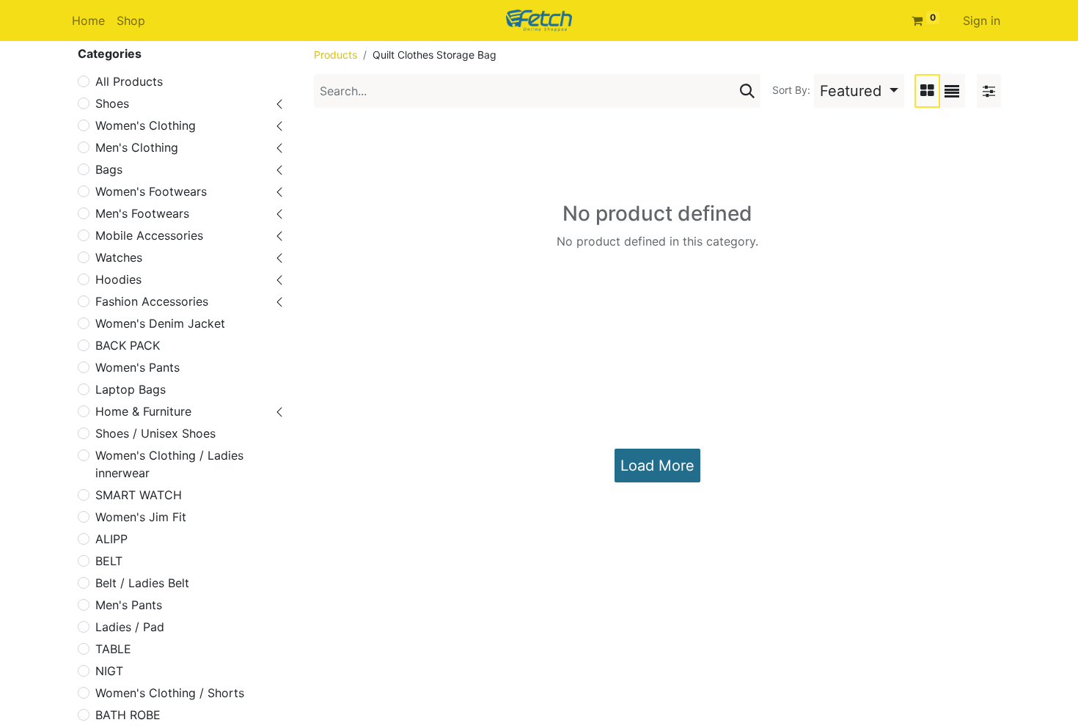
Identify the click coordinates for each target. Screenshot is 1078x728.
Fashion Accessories (151, 301)
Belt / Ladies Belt (142, 583)
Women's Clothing (145, 125)
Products (335, 54)
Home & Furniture (143, 411)
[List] (952, 91)
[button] (859, 91)
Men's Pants (128, 605)
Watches (118, 257)
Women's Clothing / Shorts (169, 692)
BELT (108, 561)
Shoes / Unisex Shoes (155, 433)
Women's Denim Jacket (160, 323)
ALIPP (111, 539)
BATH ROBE (128, 714)
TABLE (113, 648)
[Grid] (927, 91)
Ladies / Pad (129, 626)
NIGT (109, 670)
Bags (108, 169)
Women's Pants (137, 367)
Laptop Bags (130, 389)
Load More (657, 465)
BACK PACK (127, 345)
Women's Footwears (151, 191)
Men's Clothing (136, 147)
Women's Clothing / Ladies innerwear (169, 464)
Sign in (981, 20)
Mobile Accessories (149, 235)
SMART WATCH (138, 495)
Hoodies (118, 279)
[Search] (747, 91)
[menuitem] (88, 20)
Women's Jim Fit (140, 517)
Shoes (112, 103)
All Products (129, 81)
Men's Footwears (142, 213)
